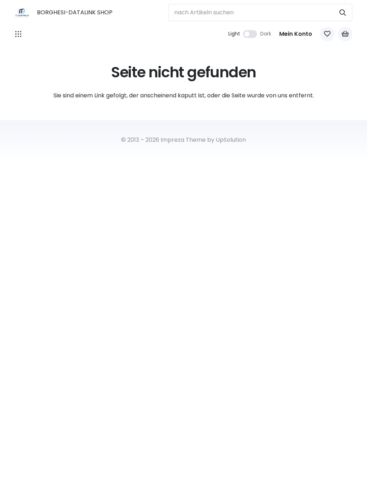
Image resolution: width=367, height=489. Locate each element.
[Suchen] (342, 12)
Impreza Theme (183, 140)
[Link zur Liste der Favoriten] (327, 34)
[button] (18, 34)
